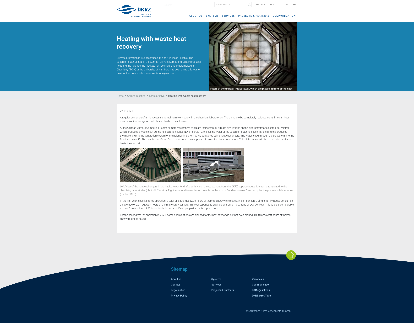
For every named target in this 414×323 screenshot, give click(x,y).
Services (228, 15)
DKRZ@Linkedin (261, 290)
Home (120, 95)
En (294, 4)
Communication (284, 15)
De (286, 4)
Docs (272, 4)
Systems (212, 15)
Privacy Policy (179, 295)
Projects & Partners (253, 15)
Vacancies (258, 279)
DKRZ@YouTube (261, 295)
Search (249, 4)
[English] (134, 10)
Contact (260, 4)
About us (195, 15)
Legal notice (178, 290)
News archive (156, 95)
